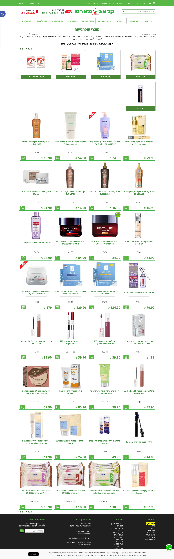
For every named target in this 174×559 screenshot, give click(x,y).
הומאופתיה (134, 21)
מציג (37, 34)
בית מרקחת (26, 21)
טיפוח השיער (72, 21)
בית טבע (148, 21)
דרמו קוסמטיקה (88, 21)
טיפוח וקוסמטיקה (104, 21)
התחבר (39, 3)
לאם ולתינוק (42, 21)
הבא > (21, 48)
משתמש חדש (30, 3)
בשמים (120, 21)
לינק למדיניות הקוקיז (59, 555)
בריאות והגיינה (57, 21)
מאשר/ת (33, 554)
